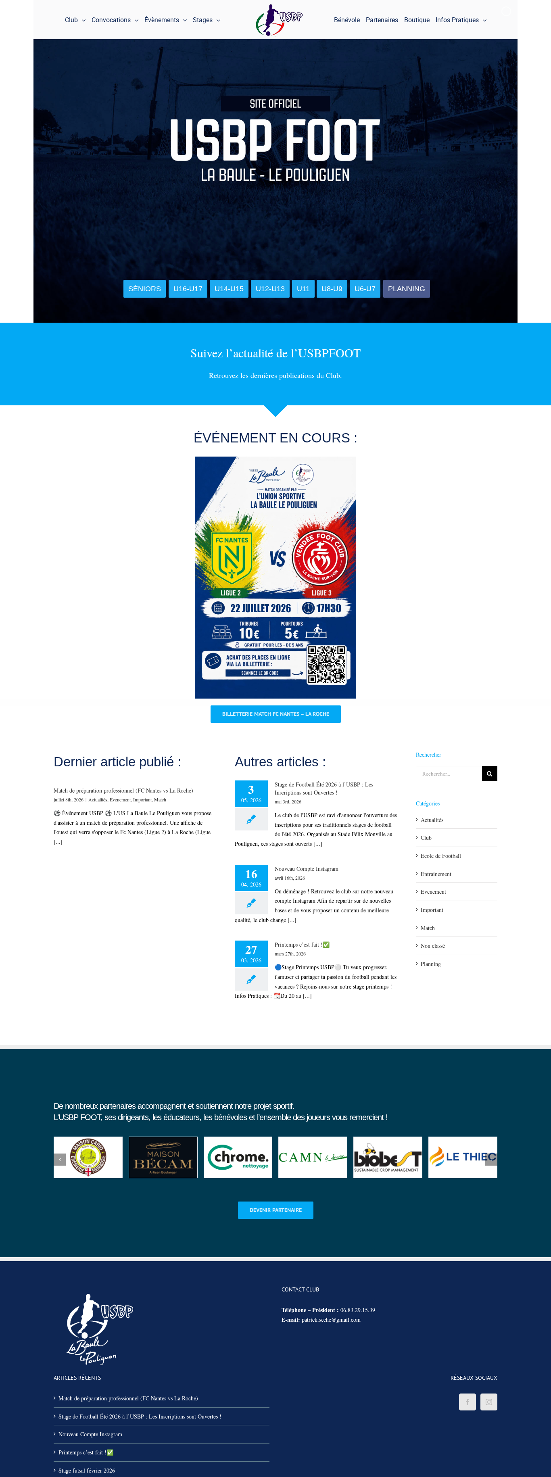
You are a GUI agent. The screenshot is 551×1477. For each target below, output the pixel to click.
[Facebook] (467, 1402)
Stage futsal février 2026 (86, 1470)
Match (160, 799)
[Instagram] (488, 1402)
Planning (431, 964)
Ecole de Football (441, 855)
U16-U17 (187, 289)
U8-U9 (331, 289)
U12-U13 (270, 289)
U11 (303, 289)
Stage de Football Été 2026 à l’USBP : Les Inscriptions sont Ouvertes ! (324, 788)
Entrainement (436, 874)
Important (142, 799)
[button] (60, 1160)
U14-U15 (229, 289)
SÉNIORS (144, 289)
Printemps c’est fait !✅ (302, 944)
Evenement (120, 799)
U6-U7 (365, 289)
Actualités (97, 799)
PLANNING (406, 289)
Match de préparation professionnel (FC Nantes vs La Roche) (123, 790)
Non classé (433, 945)
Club (426, 837)
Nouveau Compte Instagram (306, 868)
